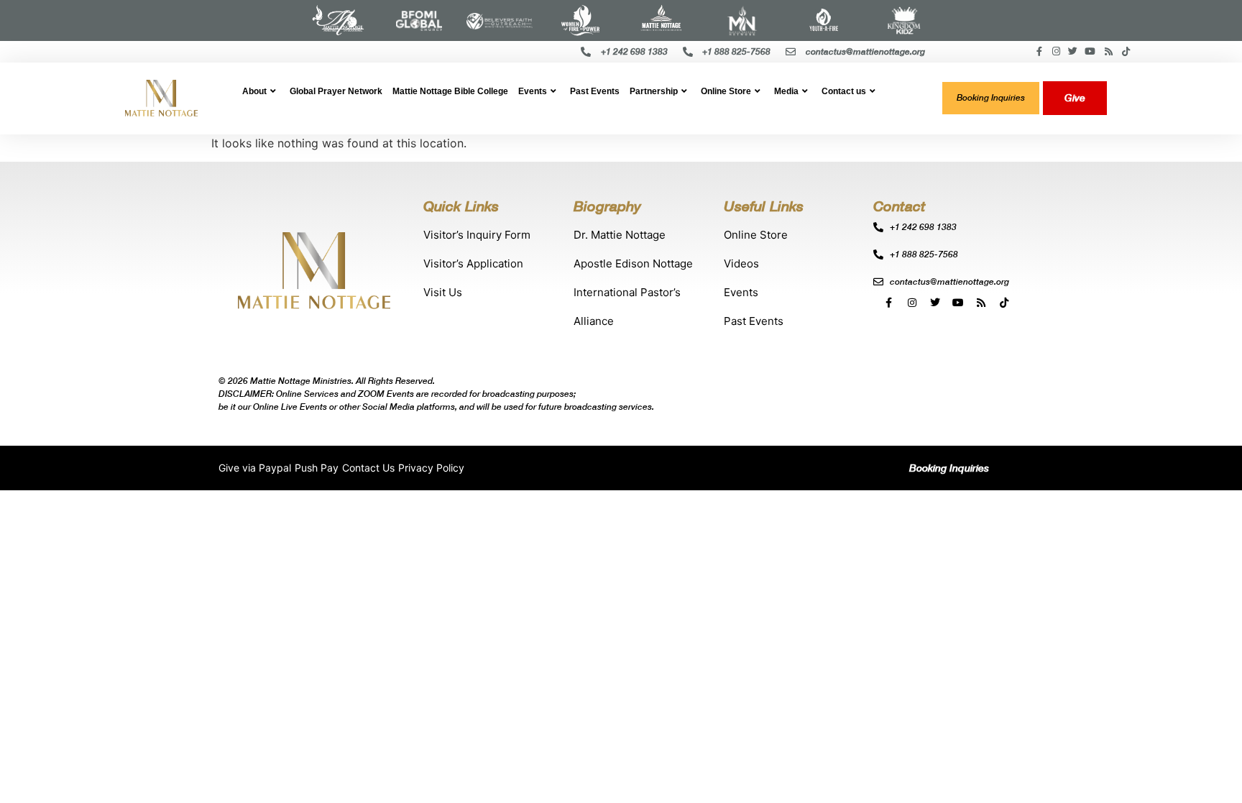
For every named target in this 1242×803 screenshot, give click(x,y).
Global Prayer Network (336, 91)
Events (532, 91)
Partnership (654, 91)
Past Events (595, 91)
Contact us (844, 91)
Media (786, 91)
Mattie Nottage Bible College (450, 91)
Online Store (726, 91)
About (254, 91)
